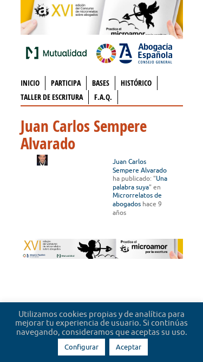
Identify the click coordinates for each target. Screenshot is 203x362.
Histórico (136, 83)
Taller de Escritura (52, 97)
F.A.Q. (103, 97)
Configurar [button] (81, 347)
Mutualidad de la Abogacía (58, 53)
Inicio (30, 83)
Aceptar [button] (128, 347)
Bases (100, 83)
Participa (66, 83)
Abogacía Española (134, 53)
